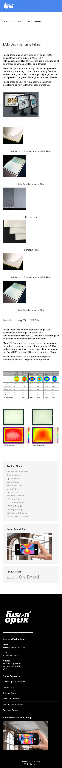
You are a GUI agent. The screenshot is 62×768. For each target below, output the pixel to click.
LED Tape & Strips (15, 509)
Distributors (8, 687)
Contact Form (9, 693)
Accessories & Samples (18, 471)
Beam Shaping (12, 578)
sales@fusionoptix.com (14, 647)
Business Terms (10, 710)
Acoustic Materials (15, 495)
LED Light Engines (15, 499)
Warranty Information (13, 704)
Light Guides (13, 489)
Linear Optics (13, 482)
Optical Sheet (13, 478)
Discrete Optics (14, 475)
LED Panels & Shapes (17, 513)
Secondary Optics (15, 485)
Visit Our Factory (11, 698)
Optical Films (13, 492)
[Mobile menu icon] (57, 6)
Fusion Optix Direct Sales (14, 681)
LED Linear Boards (15, 502)
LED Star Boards (14, 506)
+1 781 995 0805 (11, 655)
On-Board (29, 577)
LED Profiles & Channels (18, 516)
